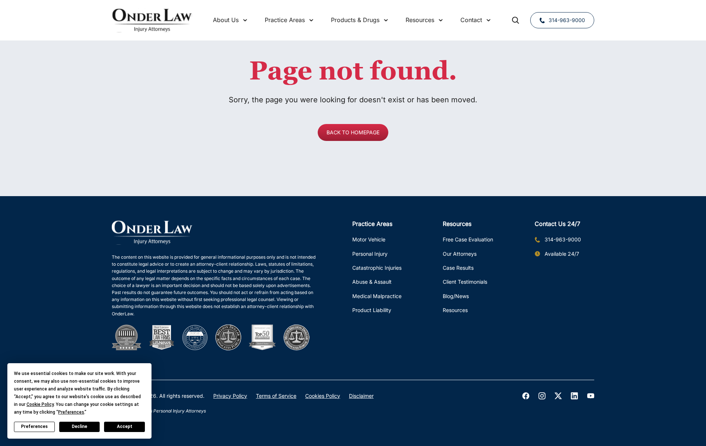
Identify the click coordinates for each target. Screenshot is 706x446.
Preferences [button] (71, 412)
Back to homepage (353, 132)
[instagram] (542, 396)
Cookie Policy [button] (40, 404)
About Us (226, 20)
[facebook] (526, 396)
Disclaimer (361, 396)
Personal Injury (370, 254)
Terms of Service (276, 396)
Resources (455, 310)
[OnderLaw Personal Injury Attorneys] (152, 20)
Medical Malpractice (377, 296)
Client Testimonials (465, 282)
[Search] (515, 20)
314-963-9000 (567, 20)
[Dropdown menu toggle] (245, 20)
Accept (124, 426)
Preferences (34, 426)
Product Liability (371, 310)
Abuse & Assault (372, 282)
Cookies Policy (322, 396)
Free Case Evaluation (468, 239)
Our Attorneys (460, 254)
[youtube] (590, 396)
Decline (79, 426)
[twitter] (558, 396)
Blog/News (456, 296)
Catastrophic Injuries (377, 268)
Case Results (458, 268)
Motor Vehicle (368, 239)
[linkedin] (574, 396)
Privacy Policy (230, 396)
